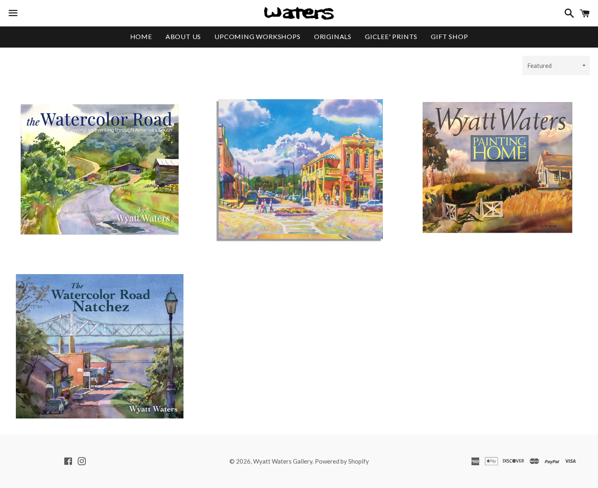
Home (141, 36)
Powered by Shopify (342, 461)
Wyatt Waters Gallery (282, 461)
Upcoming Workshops (257, 36)
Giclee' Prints (391, 36)
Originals (332, 36)
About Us (183, 36)
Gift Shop (449, 36)
